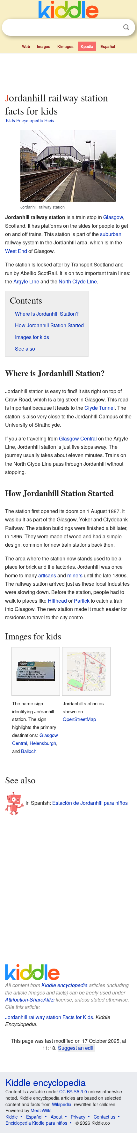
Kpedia (87, 46)
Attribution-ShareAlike (29, 999)
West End (16, 251)
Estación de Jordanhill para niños (90, 802)
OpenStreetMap (79, 719)
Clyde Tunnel (99, 407)
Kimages (65, 46)
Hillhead (57, 600)
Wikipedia (61, 1104)
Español (107, 46)
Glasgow (113, 217)
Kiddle (11, 1116)
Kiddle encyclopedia (64, 985)
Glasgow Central (78, 438)
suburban (110, 234)
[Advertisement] (68, 71)
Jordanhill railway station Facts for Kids (49, 1017)
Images (43, 46)
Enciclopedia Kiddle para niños (36, 1123)
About (56, 1116)
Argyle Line (26, 281)
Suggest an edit (75, 1047)
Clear (113, 27)
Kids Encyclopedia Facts (30, 120)
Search (126, 27)
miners (75, 575)
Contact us (104, 1116)
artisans (47, 575)
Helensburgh (43, 743)
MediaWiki (41, 1110)
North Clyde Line (78, 281)
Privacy (78, 1116)
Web (26, 46)
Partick (82, 600)
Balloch (28, 751)
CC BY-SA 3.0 (73, 1091)
